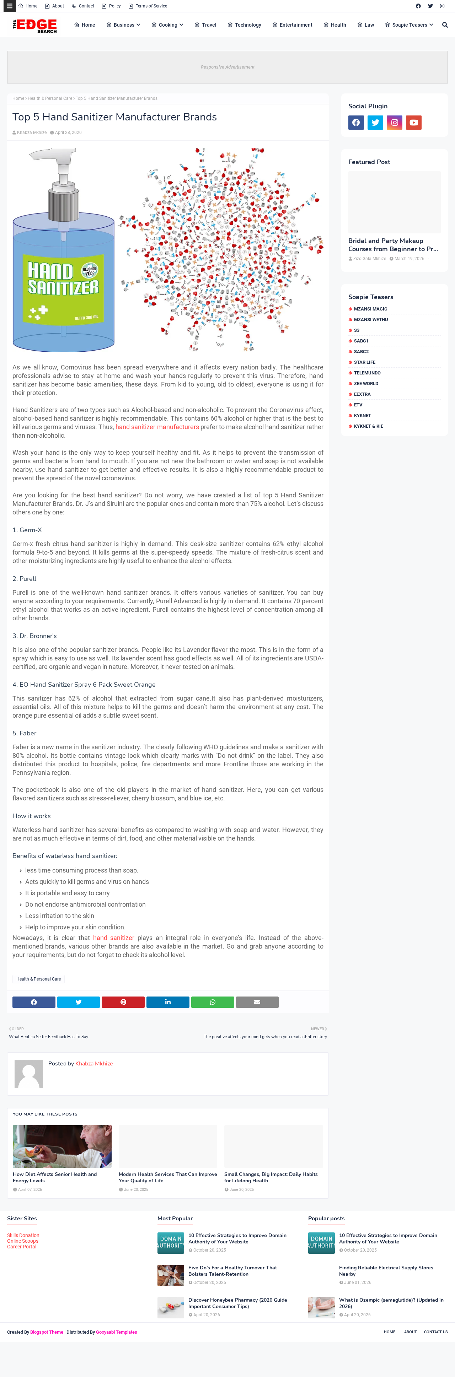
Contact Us (436, 1332)
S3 (356, 330)
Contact (86, 6)
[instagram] (442, 6)
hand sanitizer (114, 937)
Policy (115, 6)
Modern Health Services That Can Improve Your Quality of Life (168, 1177)
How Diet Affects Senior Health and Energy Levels (55, 1177)
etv (358, 404)
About (58, 6)
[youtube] (414, 122)
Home (31, 6)
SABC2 (361, 351)
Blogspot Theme (46, 1332)
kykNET (362, 415)
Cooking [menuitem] (168, 25)
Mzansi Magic (370, 309)
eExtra (362, 394)
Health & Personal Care (50, 98)
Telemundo (367, 373)
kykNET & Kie (368, 426)
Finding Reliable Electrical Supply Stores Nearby (386, 1271)
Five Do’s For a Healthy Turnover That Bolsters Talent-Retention (232, 1271)
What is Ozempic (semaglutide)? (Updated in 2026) (391, 1303)
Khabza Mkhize (32, 132)
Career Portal (21, 1246)
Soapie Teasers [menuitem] (409, 25)
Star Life (364, 362)
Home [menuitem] (88, 25)
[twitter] (430, 6)
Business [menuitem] (124, 25)
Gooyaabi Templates (116, 1332)
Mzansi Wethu (371, 319)
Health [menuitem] (338, 25)
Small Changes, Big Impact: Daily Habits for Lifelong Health (271, 1177)
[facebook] (418, 6)
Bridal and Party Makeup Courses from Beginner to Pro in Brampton (392, 245)
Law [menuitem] (369, 25)
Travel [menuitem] (209, 25)
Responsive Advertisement (228, 67)
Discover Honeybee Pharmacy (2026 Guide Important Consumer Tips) (237, 1303)
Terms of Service (151, 6)
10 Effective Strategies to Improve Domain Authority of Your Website (237, 1238)
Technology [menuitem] (248, 25)
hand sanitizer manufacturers (157, 427)
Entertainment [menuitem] (296, 25)
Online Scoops (22, 1241)
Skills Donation (23, 1235)
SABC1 (361, 341)
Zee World (366, 383)
